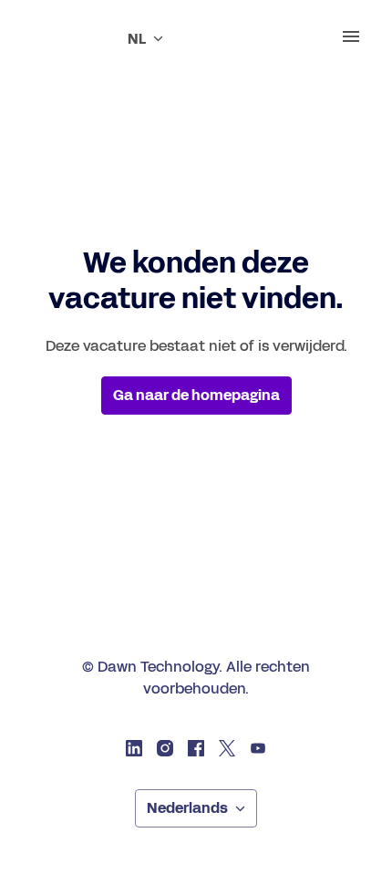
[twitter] (226, 748)
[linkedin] (134, 748)
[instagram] (165, 748)
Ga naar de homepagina (196, 395)
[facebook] (196, 748)
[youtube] (257, 748)
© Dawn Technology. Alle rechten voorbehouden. (196, 677)
